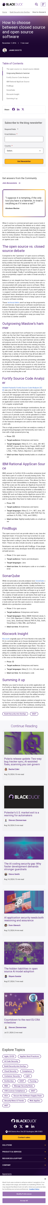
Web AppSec (35, 1101)
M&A (6, 1086)
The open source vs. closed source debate (23, 69)
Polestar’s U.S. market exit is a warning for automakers (21, 814)
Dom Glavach (14, 925)
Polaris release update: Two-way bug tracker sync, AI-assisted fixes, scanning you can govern (22, 761)
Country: (8, 146)
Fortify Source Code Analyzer (18, 77)
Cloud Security (10, 1071)
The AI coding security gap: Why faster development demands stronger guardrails (22, 866)
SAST (34, 714)
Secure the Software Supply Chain (28, 1096)
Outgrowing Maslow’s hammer (18, 73)
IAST (6, 1106)
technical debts (13, 302)
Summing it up (12, 98)
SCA (6, 1096)
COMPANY (6, 1165)
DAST (22, 1081)
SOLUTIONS (7, 1145)
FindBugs (10, 86)
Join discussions (9, 183)
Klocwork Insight (13, 94)
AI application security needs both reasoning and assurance (24, 919)
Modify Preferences (24, 1194)
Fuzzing (33, 1081)
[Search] (36, 4)
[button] (43, 4)
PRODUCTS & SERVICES (12, 1152)
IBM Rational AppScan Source (18, 82)
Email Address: (11, 134)
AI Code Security (11, 1061)
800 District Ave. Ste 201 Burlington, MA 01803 (25, 1131)
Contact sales (24, 1137)
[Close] (45, 1178)
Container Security (12, 1076)
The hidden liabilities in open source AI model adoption (21, 970)
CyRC (28, 1076)
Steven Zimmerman (17, 820)
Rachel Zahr (14, 769)
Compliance (27, 1071)
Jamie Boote (15, 50)
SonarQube (11, 90)
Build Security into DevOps (15, 714)
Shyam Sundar (15, 976)
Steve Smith (14, 874)
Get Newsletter (24, 161)
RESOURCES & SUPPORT (12, 1158)
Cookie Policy (34, 1189)
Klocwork (5, 639)
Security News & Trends (14, 1101)
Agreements (7, 1174)
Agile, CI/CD (9, 1056)
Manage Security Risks (23, 1086)
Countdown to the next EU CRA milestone (22, 1021)
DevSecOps (9, 1081)
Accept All (24, 1200)
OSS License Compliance (14, 1091)
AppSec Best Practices (29, 1056)
